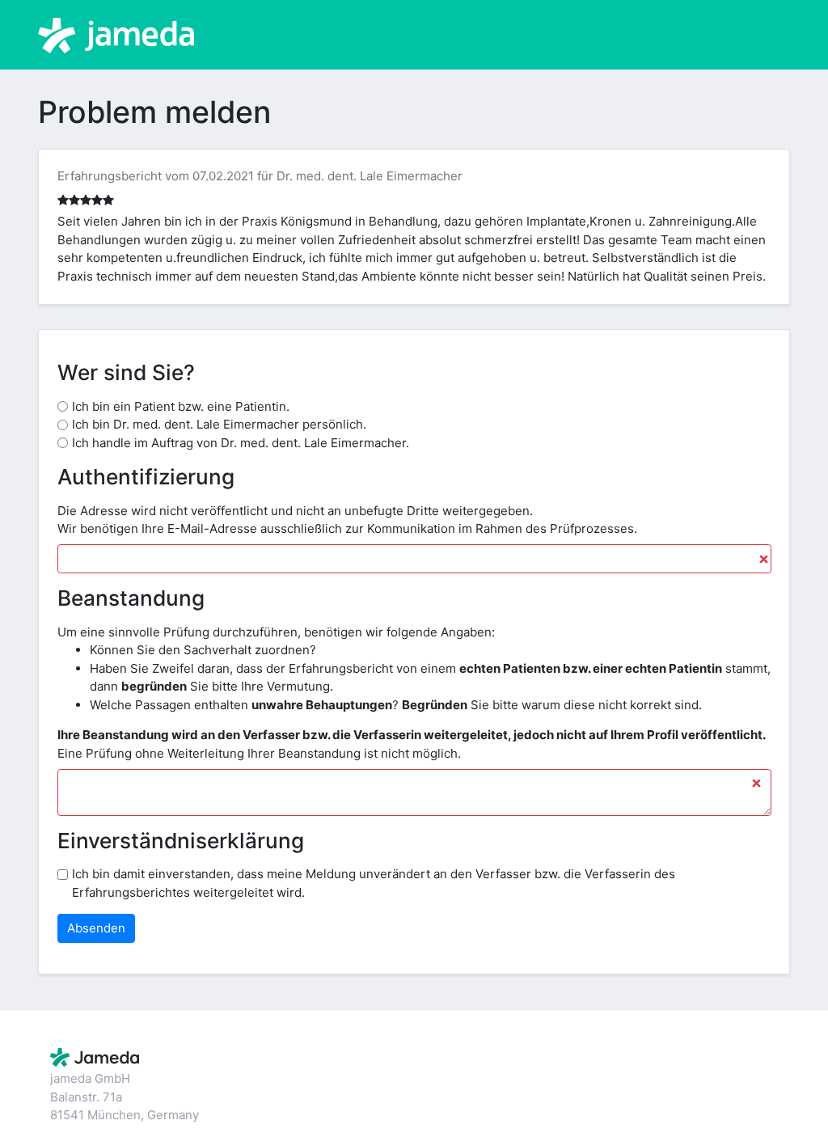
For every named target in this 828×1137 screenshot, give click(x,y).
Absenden (96, 928)
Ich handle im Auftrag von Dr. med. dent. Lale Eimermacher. (240, 442)
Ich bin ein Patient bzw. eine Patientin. (180, 406)
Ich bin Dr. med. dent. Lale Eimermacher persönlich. (219, 424)
